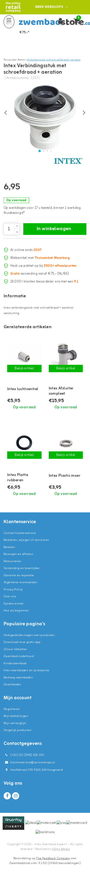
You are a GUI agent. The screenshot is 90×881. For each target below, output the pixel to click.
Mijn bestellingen (16, 716)
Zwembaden (12, 684)
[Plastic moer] (66, 443)
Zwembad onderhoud (19, 656)
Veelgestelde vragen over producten (29, 635)
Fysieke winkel (14, 603)
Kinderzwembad (15, 663)
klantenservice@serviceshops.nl (32, 762)
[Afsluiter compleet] (66, 356)
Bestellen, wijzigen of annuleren (26, 540)
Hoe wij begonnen (16, 610)
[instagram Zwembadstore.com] (15, 796)
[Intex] (68, 161)
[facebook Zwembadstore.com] (7, 796)
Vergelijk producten (17, 730)
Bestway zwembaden (18, 677)
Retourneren (12, 561)
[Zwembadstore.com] (13, 7)
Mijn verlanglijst (15, 723)
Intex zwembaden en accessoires (26, 670)
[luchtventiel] (24, 356)
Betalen (9, 547)
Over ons (10, 596)
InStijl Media (61, 849)
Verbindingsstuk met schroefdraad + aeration (54, 60)
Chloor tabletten (15, 649)
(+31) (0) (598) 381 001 (27, 755)
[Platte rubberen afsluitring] (24, 443)
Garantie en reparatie (19, 575)
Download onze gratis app (22, 642)
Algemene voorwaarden (20, 582)
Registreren (12, 709)
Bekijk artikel (24, 368)
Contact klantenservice (20, 533)
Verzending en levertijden (22, 568)
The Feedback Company (53, 858)
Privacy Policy (13, 589)
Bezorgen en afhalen (18, 554)
